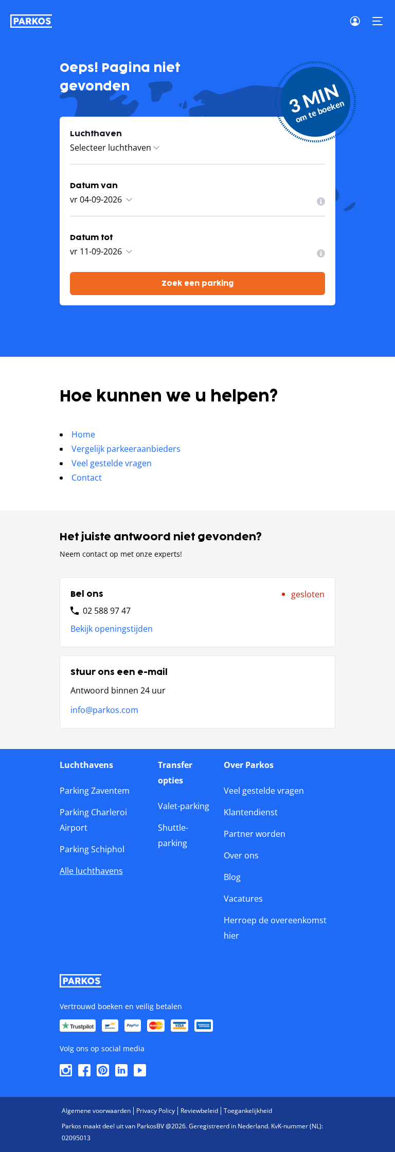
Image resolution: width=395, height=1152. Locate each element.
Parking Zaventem (95, 790)
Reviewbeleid (199, 1110)
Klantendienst (251, 812)
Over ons (241, 855)
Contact (86, 477)
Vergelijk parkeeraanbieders (126, 448)
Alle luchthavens (91, 870)
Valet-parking (183, 806)
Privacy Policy (155, 1110)
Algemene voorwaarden (96, 1110)
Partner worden (254, 833)
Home (83, 434)
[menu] (321, 201)
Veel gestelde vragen (111, 463)
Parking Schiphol (92, 849)
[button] (377, 21)
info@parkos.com (104, 710)
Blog (232, 877)
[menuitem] (321, 201)
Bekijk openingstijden (111, 628)
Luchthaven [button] (96, 134)
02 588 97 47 (107, 610)
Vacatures (243, 898)
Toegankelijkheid (248, 1110)
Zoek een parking (197, 283)
